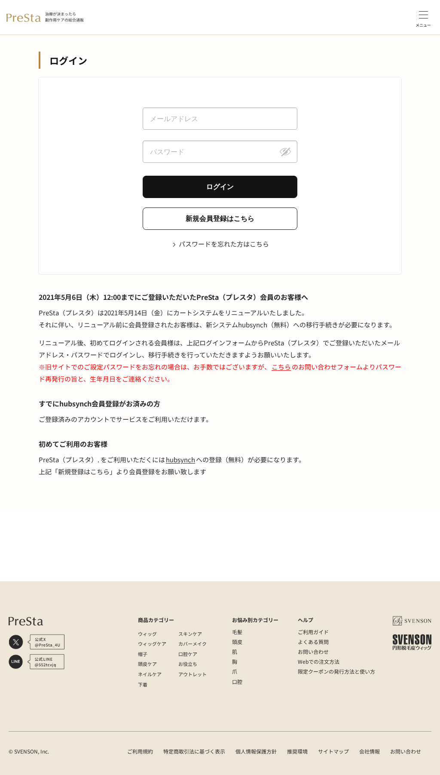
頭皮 (237, 641)
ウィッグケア (152, 643)
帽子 (142, 653)
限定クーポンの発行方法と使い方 (336, 671)
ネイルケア (150, 674)
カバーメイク (192, 643)
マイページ (167, 573)
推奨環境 (297, 751)
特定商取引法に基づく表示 (194, 751)
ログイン (196, 573)
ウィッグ (147, 633)
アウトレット (192, 674)
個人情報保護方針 (256, 751)
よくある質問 (313, 641)
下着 (142, 684)
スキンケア (190, 633)
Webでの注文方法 (318, 661)
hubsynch (180, 459)
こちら (281, 366)
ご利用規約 (140, 751)
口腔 (237, 681)
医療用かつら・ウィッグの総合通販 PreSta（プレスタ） (83, 573)
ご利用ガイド (313, 631)
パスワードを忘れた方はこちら (224, 243)
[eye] (285, 151)
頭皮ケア (147, 663)
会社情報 (369, 751)
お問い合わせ (313, 651)
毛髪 (237, 631)
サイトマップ (333, 751)
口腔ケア (187, 653)
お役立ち (187, 663)
